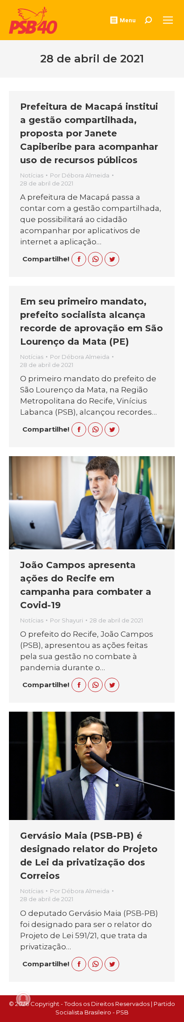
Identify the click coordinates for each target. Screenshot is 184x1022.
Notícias (31, 175)
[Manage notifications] (23, 999)
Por (79, 175)
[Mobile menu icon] (168, 20)
